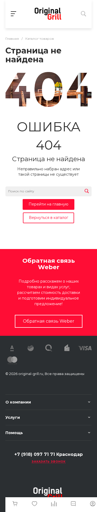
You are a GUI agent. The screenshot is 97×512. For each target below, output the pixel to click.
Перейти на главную (48, 204)
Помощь (14, 432)
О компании (18, 402)
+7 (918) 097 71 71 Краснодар (48, 454)
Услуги (12, 417)
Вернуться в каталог (48, 217)
